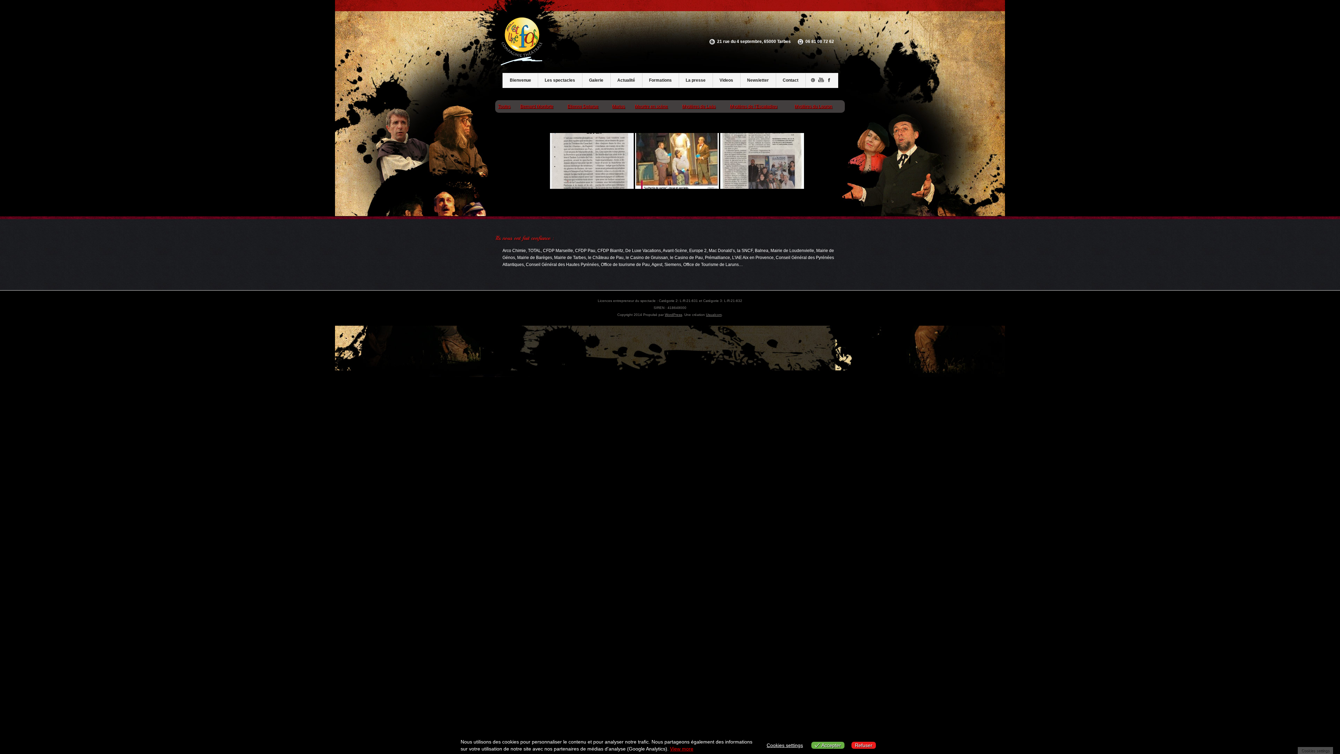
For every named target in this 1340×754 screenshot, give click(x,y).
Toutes (504, 106)
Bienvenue (520, 80)
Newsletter (758, 80)
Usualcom (714, 315)
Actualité (626, 80)
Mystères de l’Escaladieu (753, 106)
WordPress (673, 315)
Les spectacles (560, 80)
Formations (660, 80)
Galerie (596, 80)
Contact (790, 80)
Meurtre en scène (651, 106)
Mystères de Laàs (699, 106)
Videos (726, 80)
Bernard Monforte (536, 106)
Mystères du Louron (813, 106)
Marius (618, 106)
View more (681, 749)
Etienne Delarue (582, 106)
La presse (696, 80)
